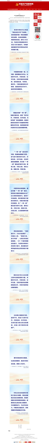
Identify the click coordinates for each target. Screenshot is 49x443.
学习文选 (39, 24)
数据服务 (27, 434)
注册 (41, 9)
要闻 (23, 9)
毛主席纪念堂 (35, 0)
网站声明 (29, 434)
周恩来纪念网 (37, 0)
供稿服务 (26, 434)
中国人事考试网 (27, 0)
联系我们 (34, 434)
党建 (26, 9)
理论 (29, 9)
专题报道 (9, 431)
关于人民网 (18, 434)
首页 (20, 9)
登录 (39, 9)
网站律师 (30, 434)
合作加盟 (24, 434)
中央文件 (39, 18)
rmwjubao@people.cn (31, 436)
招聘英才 (21, 434)
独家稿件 (12, 11)
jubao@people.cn (29, 435)
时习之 (35, 17)
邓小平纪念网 (40, 0)
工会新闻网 (31, 0)
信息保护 (32, 434)
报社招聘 (19, 434)
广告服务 (22, 434)
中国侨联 (32, 0)
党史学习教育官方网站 (23, 0)
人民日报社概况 (15, 434)
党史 (32, 9)
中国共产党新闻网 (9, 11)
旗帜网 (25, 0)
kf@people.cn (20, 436)
